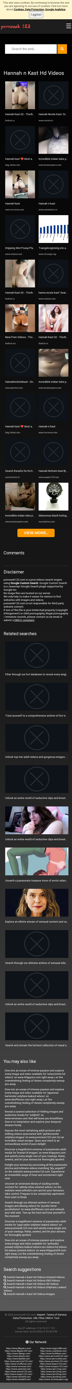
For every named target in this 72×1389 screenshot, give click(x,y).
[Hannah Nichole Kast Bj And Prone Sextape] (53, 465)
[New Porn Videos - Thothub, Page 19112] (20, 331)
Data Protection (22, 1318)
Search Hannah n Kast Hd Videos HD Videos (32, 1284)
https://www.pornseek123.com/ (53, 1356)
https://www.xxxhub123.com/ (18, 1371)
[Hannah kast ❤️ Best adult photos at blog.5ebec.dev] (20, 153)
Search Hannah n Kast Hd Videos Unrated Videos (35, 1277)
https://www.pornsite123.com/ (18, 1361)
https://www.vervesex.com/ (18, 1366)
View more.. (36, 533)
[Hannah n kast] (53, 197)
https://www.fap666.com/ (18, 1358)
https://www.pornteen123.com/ (53, 1361)
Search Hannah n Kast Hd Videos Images (30, 1294)
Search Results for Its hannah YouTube (28, 471)
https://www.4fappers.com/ (18, 1348)
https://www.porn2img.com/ (54, 1371)
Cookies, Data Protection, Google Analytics (39, 9)
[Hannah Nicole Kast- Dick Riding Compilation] (53, 108)
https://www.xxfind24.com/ (18, 1377)
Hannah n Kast (47, 426)
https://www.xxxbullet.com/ (18, 1369)
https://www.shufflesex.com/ (18, 1364)
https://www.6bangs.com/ (19, 1353)
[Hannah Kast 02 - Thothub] (20, 108)
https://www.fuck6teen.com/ (53, 1353)
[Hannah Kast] (20, 197)
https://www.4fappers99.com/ (18, 1351)
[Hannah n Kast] (53, 420)
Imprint (41, 1314)
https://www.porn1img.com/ (54, 1369)
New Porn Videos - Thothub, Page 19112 (29, 337)
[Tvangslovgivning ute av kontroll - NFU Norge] (53, 242)
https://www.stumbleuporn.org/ (53, 1379)
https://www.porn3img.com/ (54, 1374)
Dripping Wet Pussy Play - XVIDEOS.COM (29, 248)
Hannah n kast (47, 203)
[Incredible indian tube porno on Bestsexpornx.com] (20, 509)
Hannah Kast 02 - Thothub (20, 114)
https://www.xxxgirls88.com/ (53, 1348)
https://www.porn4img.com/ (53, 1377)
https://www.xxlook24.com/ (18, 1379)
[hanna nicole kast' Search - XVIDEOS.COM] (53, 286)
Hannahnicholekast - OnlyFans (22, 381)
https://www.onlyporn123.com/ (53, 1366)
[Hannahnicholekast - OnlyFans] (20, 376)
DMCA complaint (24, 620)
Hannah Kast (12, 203)
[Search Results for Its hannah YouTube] (20, 465)
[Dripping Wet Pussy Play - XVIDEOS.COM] (20, 242)
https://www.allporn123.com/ (53, 1364)
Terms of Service (56, 1314)
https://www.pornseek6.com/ (53, 1358)
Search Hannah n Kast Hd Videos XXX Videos (33, 1280)
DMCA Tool (52, 1318)
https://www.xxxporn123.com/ (18, 1374)
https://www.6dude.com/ (18, 1356)
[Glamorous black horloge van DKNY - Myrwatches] (53, 509)
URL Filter (38, 1318)
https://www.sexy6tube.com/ (53, 1351)
